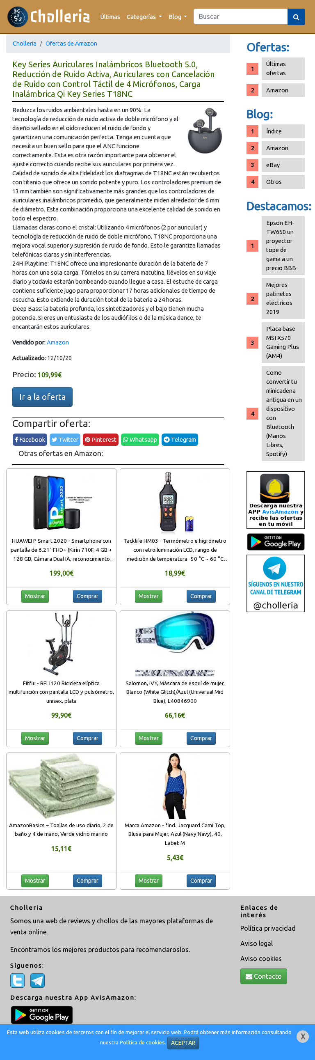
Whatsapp (142, 439)
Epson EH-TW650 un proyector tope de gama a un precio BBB (281, 245)
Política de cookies (142, 1042)
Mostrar (35, 596)
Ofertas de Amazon (71, 43)
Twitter (67, 439)
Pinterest (103, 439)
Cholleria (25, 43)
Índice (274, 131)
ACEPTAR (183, 1042)
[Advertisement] (276, 745)
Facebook (31, 439)
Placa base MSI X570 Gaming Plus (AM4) (282, 342)
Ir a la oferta (42, 397)
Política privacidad (268, 928)
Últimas (110, 16)
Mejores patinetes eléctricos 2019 (279, 298)
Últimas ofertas (276, 68)
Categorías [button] (142, 16)
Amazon (58, 342)
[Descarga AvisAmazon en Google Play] (276, 499)
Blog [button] (176, 16)
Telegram (183, 439)
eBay (273, 164)
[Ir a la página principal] (49, 16)
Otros (274, 181)
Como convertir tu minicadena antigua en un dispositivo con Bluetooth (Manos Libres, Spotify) (284, 413)
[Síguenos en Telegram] (276, 582)
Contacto (267, 976)
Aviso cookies (261, 958)
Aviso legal (256, 943)
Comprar (87, 596)
